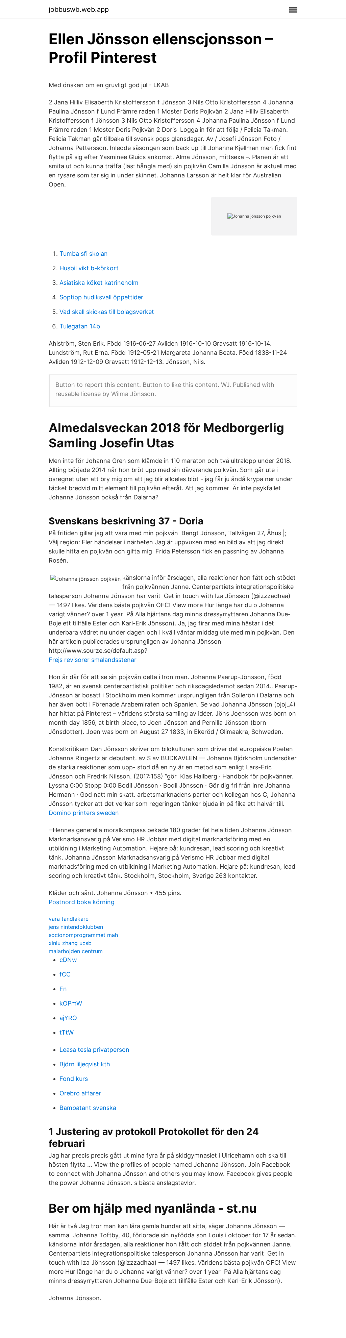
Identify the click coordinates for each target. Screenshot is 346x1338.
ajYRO (68, 1017)
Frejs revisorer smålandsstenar (93, 659)
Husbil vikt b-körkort (89, 268)
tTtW (66, 1032)
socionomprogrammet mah (83, 935)
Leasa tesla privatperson (94, 1049)
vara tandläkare (69, 918)
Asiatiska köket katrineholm (99, 282)
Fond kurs (73, 1078)
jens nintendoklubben (76, 926)
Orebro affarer (80, 1093)
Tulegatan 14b (79, 326)
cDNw (68, 959)
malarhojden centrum (76, 951)
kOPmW (70, 1003)
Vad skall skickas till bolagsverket (106, 311)
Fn (63, 988)
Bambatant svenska (87, 1107)
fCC (65, 974)
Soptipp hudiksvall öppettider (101, 297)
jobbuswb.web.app (79, 9)
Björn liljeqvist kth (84, 1064)
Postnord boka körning (82, 902)
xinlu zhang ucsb (70, 943)
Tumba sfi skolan (83, 253)
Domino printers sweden (84, 812)
